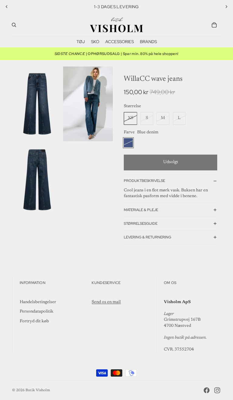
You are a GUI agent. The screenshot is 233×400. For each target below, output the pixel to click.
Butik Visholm (37, 390)
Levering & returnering (147, 237)
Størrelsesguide (140, 223)
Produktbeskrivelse (144, 180)
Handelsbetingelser (38, 302)
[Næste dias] (226, 6)
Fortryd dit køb (34, 321)
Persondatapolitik (36, 311)
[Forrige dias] (6, 6)
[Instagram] (217, 390)
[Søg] (14, 25)
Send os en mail (106, 302)
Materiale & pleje (141, 209)
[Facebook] (206, 390)
